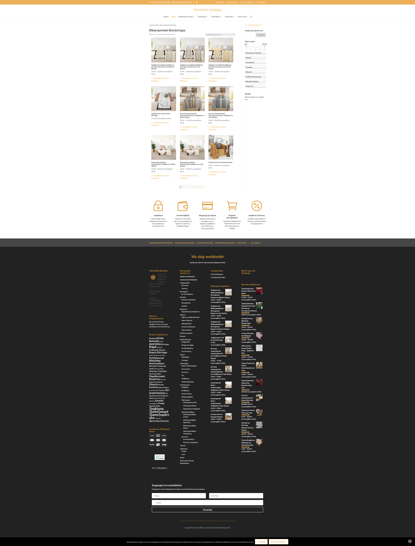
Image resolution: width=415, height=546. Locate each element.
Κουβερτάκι (186, 342)
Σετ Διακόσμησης (159, 391)
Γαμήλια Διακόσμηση (187, 276)
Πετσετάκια (186, 369)
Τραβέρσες (185, 378)
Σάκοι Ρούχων (187, 330)
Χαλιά (182, 457)
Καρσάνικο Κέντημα (185, 17)
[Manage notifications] (410, 541)
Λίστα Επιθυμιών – (248, 2)
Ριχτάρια (185, 360)
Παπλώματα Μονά (189, 406)
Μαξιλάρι (155, 360)
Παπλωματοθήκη (155, 374)
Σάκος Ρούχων (163, 387)
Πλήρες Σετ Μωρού (156, 382)
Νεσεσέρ (185, 285)
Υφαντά (182, 445)
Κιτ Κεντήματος (187, 294)
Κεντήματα (184, 292)
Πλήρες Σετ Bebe (187, 345)
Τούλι (158, 406)
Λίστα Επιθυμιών (217, 274)
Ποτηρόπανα (186, 303)
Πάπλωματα (186, 400)
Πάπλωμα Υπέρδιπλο (158, 371)
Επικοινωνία (242, 17)
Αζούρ (160, 338)
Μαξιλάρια (185, 357)
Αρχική (166, 17)
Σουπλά (159, 400)
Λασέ (150, 355)
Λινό (152, 357)
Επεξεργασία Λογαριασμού (184, 243)
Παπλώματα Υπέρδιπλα (191, 409)
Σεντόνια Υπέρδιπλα (158, 390)
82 (193, 187)
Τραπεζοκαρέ (158, 412)
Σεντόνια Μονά (188, 439)
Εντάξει (261, 541)
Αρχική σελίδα (154, 25)
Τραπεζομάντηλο (159, 416)
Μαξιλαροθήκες (157, 363)
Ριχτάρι (161, 385)
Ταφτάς (152, 406)
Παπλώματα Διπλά (189, 402)
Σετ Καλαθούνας (187, 348)
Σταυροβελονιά (153, 403)
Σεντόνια (185, 437)
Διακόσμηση (215, 17)
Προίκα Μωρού (185, 339)
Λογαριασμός (220, 2)
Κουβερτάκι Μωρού (157, 350)
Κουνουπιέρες (187, 394)
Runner (152, 338)
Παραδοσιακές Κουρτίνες (191, 312)
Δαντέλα (155, 344)
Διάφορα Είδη (185, 283)
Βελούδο (154, 341)
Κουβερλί (185, 387)
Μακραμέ (159, 358)
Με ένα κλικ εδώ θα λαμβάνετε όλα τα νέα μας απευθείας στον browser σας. (159, 324)
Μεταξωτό (153, 366)
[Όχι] (412, 542)
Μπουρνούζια (186, 324)
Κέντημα (165, 344)
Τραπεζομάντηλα (188, 382)
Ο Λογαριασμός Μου (218, 277)
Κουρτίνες (183, 309)
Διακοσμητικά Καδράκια (188, 280)
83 (197, 187)
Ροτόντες (185, 372)
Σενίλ (150, 390)
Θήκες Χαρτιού (187, 320)
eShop (173, 17)
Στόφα (161, 403)
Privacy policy (278, 541)
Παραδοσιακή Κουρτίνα (157, 378)
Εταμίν (184, 451)
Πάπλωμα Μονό (158, 369)
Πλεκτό (153, 384)
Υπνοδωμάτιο (185, 385)
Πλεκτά (182, 336)
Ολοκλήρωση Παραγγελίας (225, 243)
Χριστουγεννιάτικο (159, 420)
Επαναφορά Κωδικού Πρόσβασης (161, 243)
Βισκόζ (161, 341)
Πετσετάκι (163, 379)
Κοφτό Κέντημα (158, 352)
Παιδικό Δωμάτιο (186, 333)
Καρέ (152, 347)
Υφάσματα (183, 449)
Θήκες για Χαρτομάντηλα (190, 317)
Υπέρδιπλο (158, 418)
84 (200, 187)
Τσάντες (185, 288)
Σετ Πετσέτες (159, 398)
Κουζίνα (183, 297)
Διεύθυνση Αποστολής (205, 243)
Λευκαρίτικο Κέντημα (159, 355)
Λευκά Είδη (229, 17)
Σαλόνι (182, 355)
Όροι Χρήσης (255, 243)
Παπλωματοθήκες (188, 412)
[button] (163, 79)
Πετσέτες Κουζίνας (189, 300)
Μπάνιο (183, 315)
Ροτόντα (153, 387)
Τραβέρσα (156, 409)
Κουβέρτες (185, 390)
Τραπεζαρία (202, 17)
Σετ (183, 375)
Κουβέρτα (160, 347)
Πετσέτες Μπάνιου (188, 327)
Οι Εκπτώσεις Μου (231, 2)
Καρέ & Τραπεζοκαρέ (189, 366)
